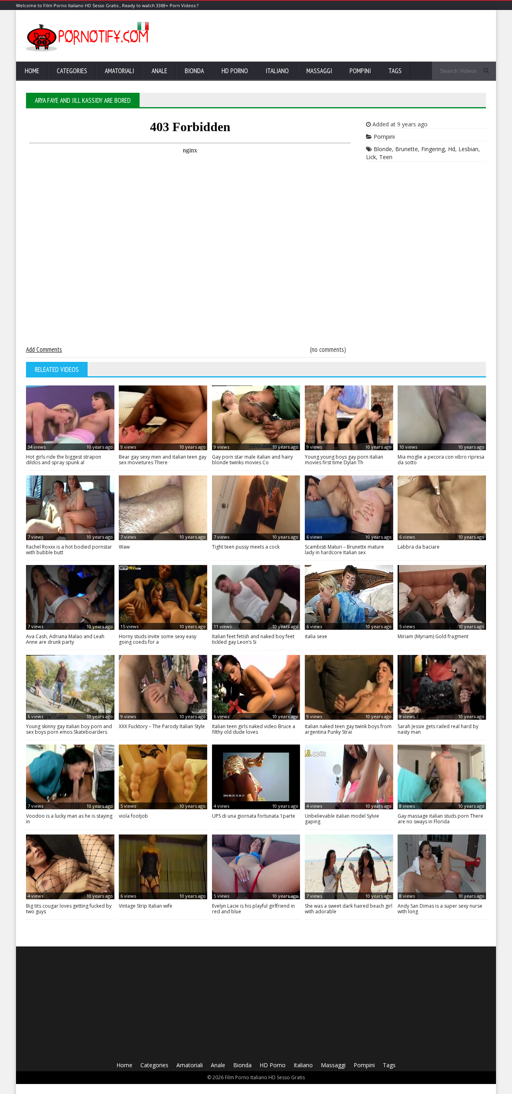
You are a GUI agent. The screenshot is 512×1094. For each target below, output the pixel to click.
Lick (371, 157)
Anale (159, 70)
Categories (72, 70)
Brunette (406, 149)
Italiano (277, 70)
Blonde (383, 149)
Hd (451, 149)
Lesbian (468, 149)
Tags (395, 70)
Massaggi (319, 70)
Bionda (194, 70)
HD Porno (235, 70)
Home (32, 70)
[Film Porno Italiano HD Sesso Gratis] (88, 50)
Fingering (433, 149)
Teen (385, 157)
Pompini (360, 70)
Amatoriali (119, 70)
